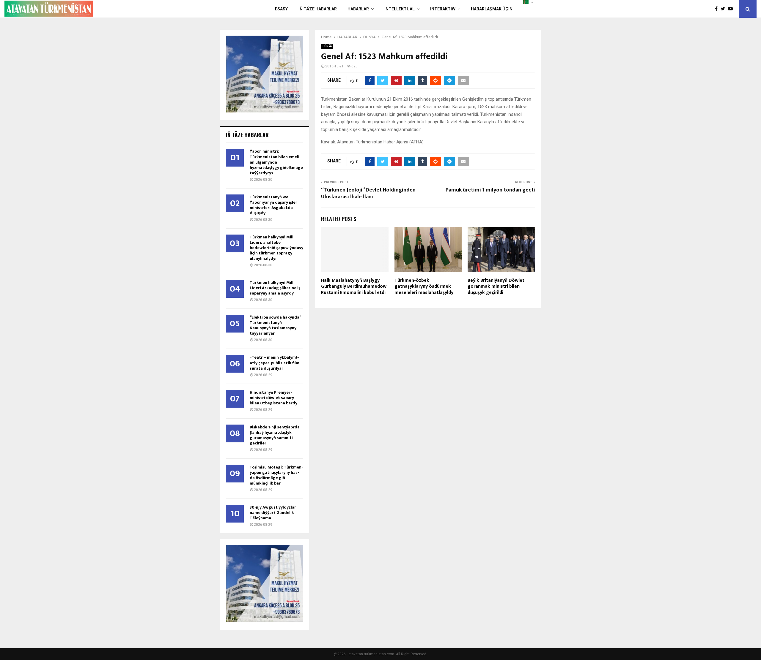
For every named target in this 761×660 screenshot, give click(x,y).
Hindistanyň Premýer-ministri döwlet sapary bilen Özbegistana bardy (273, 397)
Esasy (281, 9)
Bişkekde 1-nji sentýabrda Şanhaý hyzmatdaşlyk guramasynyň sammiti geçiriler (275, 435)
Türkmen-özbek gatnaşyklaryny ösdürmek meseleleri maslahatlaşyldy (423, 286)
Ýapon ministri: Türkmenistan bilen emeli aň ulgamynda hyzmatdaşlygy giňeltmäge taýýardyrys (276, 162)
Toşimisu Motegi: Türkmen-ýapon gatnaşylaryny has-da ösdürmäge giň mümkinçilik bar (276, 475)
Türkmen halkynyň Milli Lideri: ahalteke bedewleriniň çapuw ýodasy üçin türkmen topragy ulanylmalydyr (276, 248)
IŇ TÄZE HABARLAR (317, 9)
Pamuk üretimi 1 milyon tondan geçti (490, 190)
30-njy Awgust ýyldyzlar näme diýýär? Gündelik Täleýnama (273, 512)
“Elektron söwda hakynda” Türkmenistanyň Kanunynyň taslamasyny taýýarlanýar (275, 325)
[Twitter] (724, 8)
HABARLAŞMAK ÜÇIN (491, 9)
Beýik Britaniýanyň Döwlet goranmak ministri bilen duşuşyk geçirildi (496, 286)
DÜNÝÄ (327, 46)
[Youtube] (732, 8)
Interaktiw (442, 9)
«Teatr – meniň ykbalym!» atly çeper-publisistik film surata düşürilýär (274, 362)
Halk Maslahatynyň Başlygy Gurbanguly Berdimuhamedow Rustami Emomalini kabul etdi (353, 286)
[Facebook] (718, 8)
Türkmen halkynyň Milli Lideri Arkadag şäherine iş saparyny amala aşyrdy (275, 288)
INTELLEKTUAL (399, 9)
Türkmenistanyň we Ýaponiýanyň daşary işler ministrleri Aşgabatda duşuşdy (273, 205)
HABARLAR (358, 9)
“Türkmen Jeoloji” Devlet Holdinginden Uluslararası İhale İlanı (368, 194)
